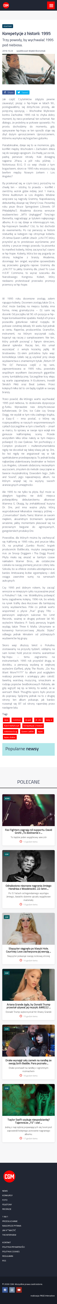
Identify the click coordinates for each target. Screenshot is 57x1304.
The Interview (9, 1235)
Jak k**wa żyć (9, 1230)
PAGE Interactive (47, 1296)
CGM (6, 854)
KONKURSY (7, 1195)
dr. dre (38, 720)
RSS (4, 1261)
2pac (6, 720)
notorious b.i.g (10, 731)
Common (17, 720)
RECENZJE (6, 1209)
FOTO (4, 1200)
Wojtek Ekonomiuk (37, 51)
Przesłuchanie (9, 1221)
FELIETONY (7, 1204)
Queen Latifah (27, 731)
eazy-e (49, 720)
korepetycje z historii (33, 726)
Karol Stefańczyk (11, 726)
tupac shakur (10, 737)
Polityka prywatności (13, 1247)
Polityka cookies (11, 1251)
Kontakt (6, 1242)
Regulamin (7, 1256)
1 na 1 (5, 1217)
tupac (40, 731)
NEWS (7, 798)
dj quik (28, 720)
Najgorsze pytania (11, 1226)
